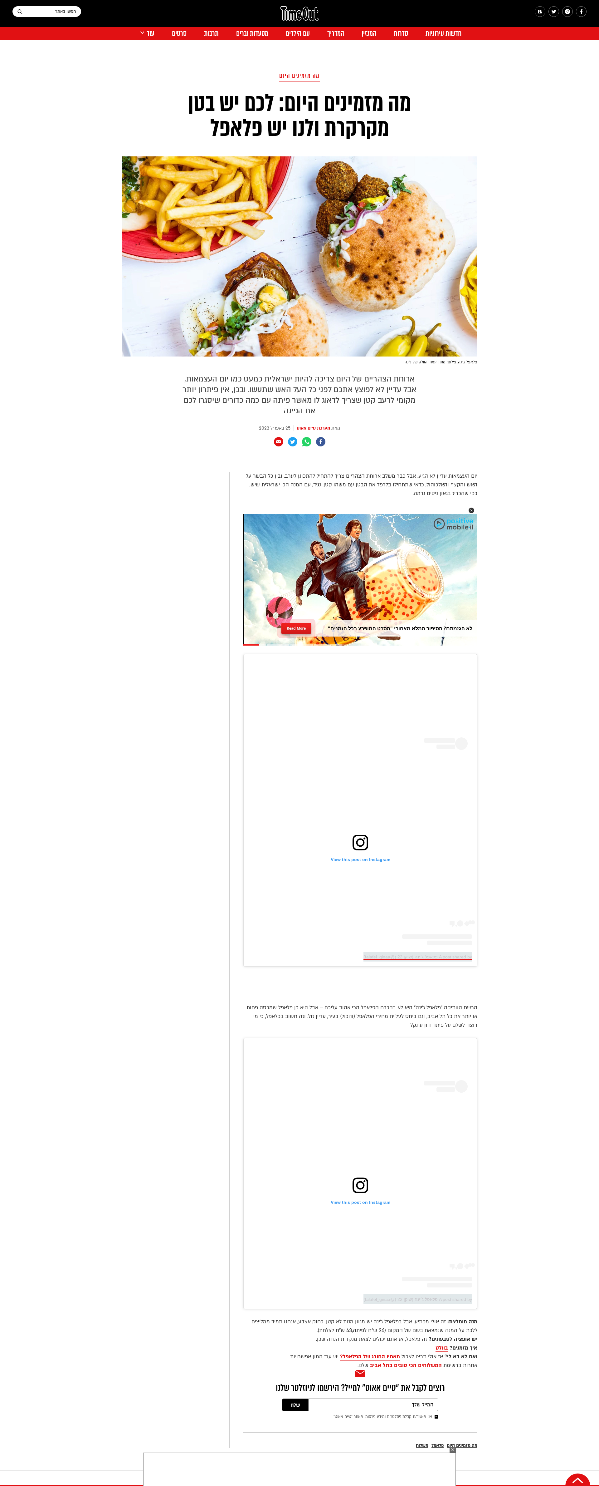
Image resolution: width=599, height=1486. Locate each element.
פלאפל (437, 1446)
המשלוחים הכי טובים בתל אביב (406, 1365)
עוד (150, 33)
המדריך (335, 33)
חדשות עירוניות (443, 33)
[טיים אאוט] (299, 16)
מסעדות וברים (252, 33)
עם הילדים (298, 33)
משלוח (422, 1446)
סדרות (401, 33)
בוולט (442, 1347)
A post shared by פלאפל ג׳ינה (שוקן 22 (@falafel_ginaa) (417, 956)
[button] (471, 510)
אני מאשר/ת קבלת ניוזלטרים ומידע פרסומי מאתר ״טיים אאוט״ (383, 1416)
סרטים (179, 33)
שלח (295, 1405)
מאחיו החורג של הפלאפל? (370, 1356)
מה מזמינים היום (299, 75)
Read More (296, 626)
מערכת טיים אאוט (313, 428)
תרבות (211, 33)
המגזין (369, 33)
